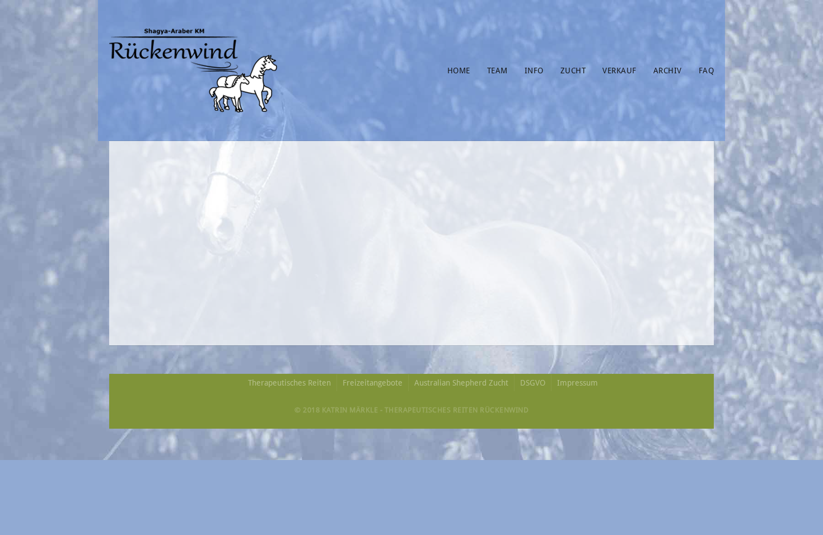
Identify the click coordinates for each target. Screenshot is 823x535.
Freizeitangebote (373, 382)
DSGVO (532, 382)
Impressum (577, 382)
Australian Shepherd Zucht (461, 382)
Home (458, 70)
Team (497, 70)
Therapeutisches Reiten (289, 382)
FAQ (706, 70)
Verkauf (619, 70)
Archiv (667, 70)
